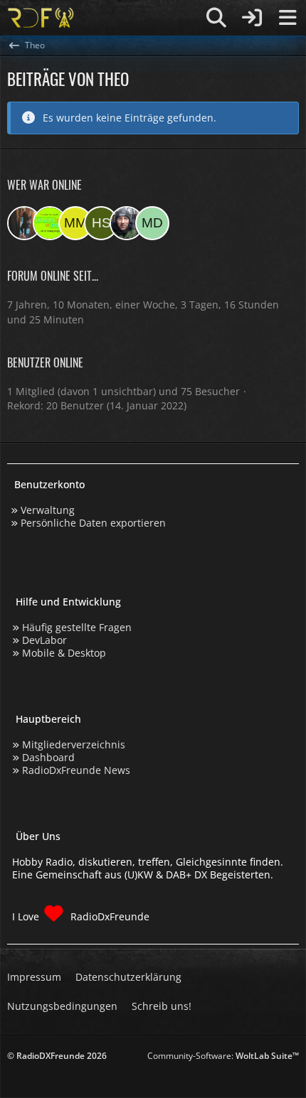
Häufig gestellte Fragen (77, 627)
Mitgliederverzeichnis (73, 744)
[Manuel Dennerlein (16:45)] (152, 223)
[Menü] (287, 18)
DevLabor (44, 640)
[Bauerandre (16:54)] (127, 223)
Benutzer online (45, 362)
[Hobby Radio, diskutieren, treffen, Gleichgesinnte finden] (41, 18)
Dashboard (48, 757)
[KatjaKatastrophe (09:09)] (24, 223)
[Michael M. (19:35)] (75, 223)
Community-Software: (223, 1056)
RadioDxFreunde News (76, 770)
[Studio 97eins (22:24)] (50, 223)
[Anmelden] (252, 18)
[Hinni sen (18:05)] (101, 223)
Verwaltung (48, 510)
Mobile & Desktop (64, 653)
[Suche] (216, 18)
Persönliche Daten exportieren (93, 522)
